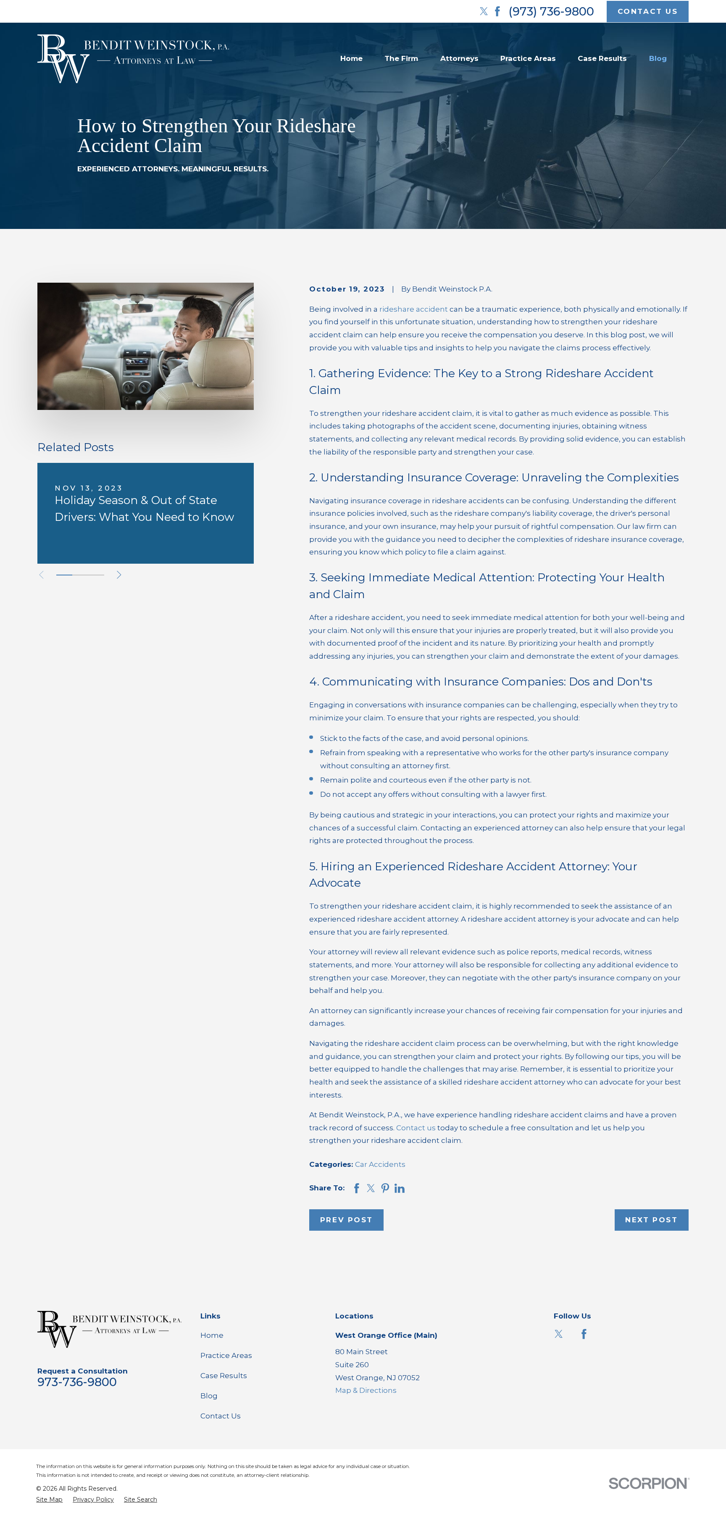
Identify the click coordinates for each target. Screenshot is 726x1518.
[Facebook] (497, 11)
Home (212, 1335)
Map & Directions (366, 1390)
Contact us (416, 1128)
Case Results (223, 1375)
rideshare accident (413, 309)
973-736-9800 (77, 1382)
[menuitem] (49, 1499)
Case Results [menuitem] (602, 58)
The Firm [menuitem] (401, 58)
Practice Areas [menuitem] (528, 58)
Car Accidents (380, 1164)
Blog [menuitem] (658, 58)
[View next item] (119, 575)
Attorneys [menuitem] (459, 58)
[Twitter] (484, 11)
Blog (209, 1396)
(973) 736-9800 (551, 11)
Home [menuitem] (351, 58)
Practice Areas (226, 1355)
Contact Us (220, 1416)
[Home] (133, 58)
